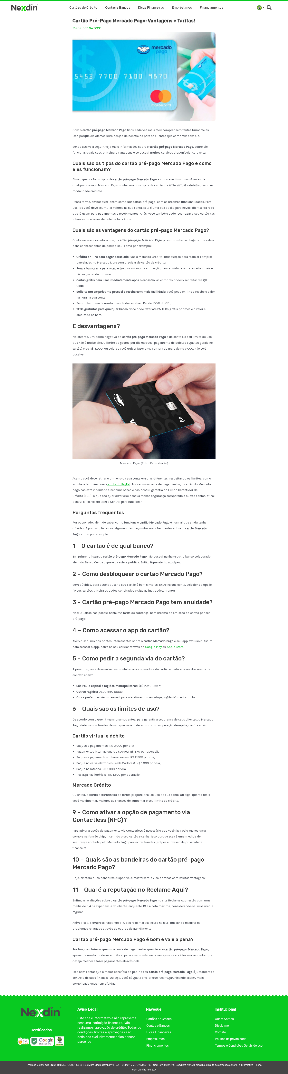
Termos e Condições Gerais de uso (239, 1045)
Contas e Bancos (117, 7)
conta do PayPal (118, 484)
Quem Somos (224, 1019)
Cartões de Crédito (83, 7)
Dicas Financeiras (151, 7)
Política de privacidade (230, 1039)
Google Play (153, 647)
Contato (220, 1032)
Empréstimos (182, 7)
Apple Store (175, 647)
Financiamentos (211, 7)
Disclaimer (222, 1025)
